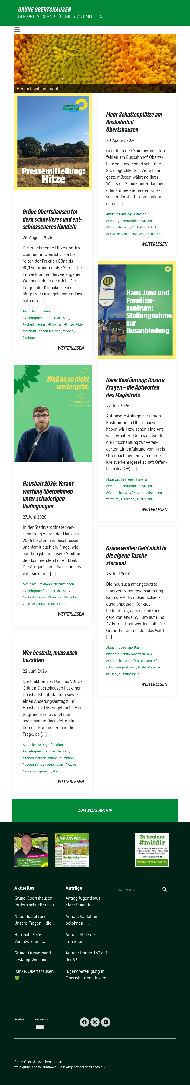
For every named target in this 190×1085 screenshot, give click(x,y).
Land (57, 771)
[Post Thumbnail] (53, 141)
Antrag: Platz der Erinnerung (81, 938)
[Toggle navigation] (17, 30)
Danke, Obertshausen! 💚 (34, 974)
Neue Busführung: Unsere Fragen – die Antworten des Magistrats (135, 387)
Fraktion (44, 311)
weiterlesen (71, 348)
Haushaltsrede (44, 604)
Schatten (154, 234)
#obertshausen (35, 324)
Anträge (127, 214)
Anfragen (128, 479)
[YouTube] (105, 1022)
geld (142, 667)
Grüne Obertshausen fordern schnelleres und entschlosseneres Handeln (52, 219)
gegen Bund (33, 764)
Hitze (70, 324)
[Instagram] (95, 1022)
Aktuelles (29, 311)
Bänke (154, 227)
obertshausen (50, 331)
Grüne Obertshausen (44, 9)
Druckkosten (142, 661)
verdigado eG (95, 1067)
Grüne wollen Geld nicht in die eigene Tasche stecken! (136, 555)
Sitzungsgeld (129, 674)
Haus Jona (145, 499)
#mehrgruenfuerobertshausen (46, 318)
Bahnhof (139, 227)
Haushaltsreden (62, 584)
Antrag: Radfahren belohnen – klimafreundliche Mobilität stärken (82, 920)
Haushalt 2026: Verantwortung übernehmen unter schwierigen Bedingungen (49, 495)
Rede (62, 604)
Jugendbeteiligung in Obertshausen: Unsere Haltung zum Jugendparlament (86, 974)
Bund (54, 758)
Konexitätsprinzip (37, 771)
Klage (72, 764)
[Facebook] (84, 1022)
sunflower (50, 1067)
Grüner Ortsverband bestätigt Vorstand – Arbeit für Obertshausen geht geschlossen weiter (36, 956)
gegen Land (55, 764)
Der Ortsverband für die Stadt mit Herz (61, 16)
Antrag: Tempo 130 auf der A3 (86, 956)
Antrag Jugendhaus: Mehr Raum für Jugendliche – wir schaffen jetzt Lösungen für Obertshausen (88, 901)
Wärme (30, 337)
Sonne (68, 331)
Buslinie (139, 492)
